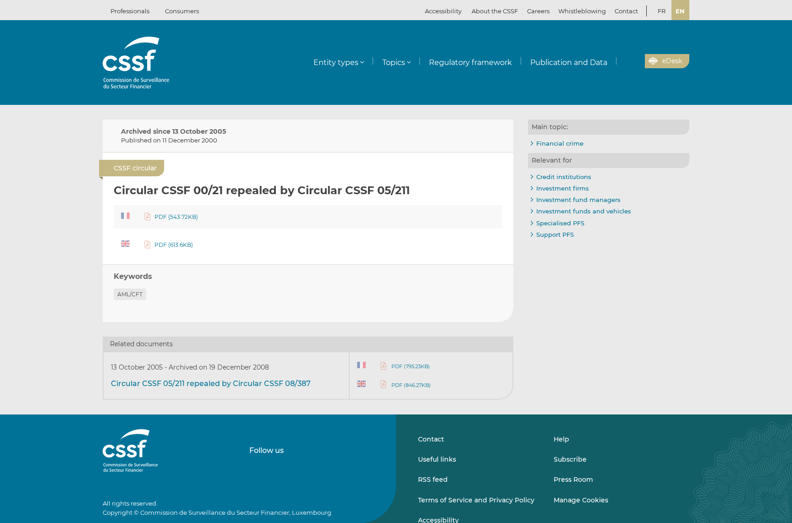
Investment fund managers (578, 199)
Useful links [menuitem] (437, 459)
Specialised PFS (560, 223)
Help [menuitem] (561, 439)
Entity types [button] (336, 62)
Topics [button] (393, 62)
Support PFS (555, 234)
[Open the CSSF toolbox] (634, 61)
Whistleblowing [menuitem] (582, 11)
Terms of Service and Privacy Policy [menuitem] (476, 500)
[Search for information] (623, 61)
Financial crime (559, 143)
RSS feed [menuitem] (433, 479)
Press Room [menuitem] (573, 479)
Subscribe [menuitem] (570, 459)
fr (662, 11)
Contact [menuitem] (626, 11)
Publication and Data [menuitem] (568, 62)
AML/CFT (130, 294)
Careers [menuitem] (538, 11)
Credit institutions (563, 176)
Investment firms (562, 188)
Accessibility (443, 11)
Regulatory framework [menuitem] (470, 62)
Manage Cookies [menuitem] (581, 500)
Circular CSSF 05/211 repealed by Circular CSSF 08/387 (211, 383)
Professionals (129, 11)
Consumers (182, 11)
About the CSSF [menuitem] (495, 11)
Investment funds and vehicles (583, 211)
